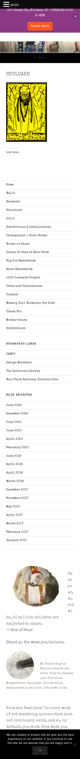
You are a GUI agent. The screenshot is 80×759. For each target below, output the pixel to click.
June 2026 (14, 405)
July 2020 (13, 422)
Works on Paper (18, 243)
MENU (15, 5)
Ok (40, 750)
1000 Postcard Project (23, 277)
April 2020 (14, 439)
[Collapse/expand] (75, 16)
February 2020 (17, 447)
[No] (75, 744)
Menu (42, 57)
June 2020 (14, 430)
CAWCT (10, 354)
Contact (12, 294)
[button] (7, 4)
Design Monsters (19, 362)
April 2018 (14, 472)
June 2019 (13, 456)
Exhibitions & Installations (28, 227)
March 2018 (15, 481)
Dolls (10, 218)
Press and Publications (24, 286)
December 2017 (17, 489)
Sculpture (14, 210)
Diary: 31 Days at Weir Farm (27, 252)
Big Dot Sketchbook (21, 260)
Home (10, 184)
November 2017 (17, 498)
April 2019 (14, 464)
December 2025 (17, 413)
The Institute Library (23, 371)
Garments (13, 201)
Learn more (40, 26)
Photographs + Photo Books (26, 235)
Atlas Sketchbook (19, 269)
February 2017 (17, 532)
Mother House (16, 320)
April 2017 (14, 515)
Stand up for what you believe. (35, 642)
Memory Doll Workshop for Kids (30, 303)
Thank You (14, 311)
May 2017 (13, 506)
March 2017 (14, 523)
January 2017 (16, 540)
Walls (10, 193)
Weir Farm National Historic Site (32, 379)
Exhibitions (15, 328)
